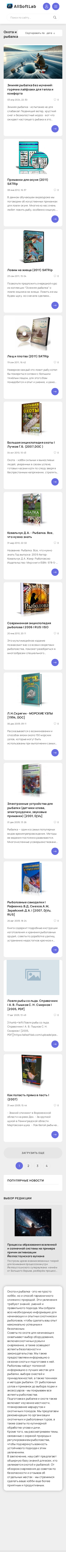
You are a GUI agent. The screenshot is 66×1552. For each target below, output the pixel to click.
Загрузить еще (33, 1153)
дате (49, 33)
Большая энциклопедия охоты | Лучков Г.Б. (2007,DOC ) (31, 444)
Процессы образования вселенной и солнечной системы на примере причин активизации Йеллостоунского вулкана (32, 1250)
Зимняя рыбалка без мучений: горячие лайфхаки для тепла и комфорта (30, 89)
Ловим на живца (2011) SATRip (30, 270)
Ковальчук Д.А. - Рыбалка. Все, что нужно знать (30, 535)
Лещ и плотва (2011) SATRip (28, 356)
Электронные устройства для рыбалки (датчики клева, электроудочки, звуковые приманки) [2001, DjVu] (30, 810)
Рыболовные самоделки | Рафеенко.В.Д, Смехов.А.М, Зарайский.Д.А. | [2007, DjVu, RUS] (29, 908)
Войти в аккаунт (46, 6)
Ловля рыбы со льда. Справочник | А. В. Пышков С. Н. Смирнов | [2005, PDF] (32, 1005)
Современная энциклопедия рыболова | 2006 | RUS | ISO (29, 625)
